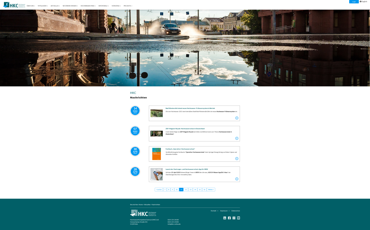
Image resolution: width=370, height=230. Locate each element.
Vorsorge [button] (116, 6)
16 (204, 189)
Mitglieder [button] (42, 6)
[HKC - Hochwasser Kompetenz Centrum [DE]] (157, 213)
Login (354, 2)
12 (186, 189)
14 (195, 189)
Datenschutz (235, 211)
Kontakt (213, 211)
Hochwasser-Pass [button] (88, 6)
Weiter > (211, 189)
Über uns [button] (30, 6)
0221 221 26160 (173, 220)
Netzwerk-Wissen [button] (70, 6)
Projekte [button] (127, 6)
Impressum (224, 211)
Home (141, 204)
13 (190, 189)
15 (200, 189)
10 (176, 189)
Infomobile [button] (103, 6)
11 (181, 189)
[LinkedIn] (224, 218)
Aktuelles (147, 204)
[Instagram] (234, 218)
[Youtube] (238, 218)
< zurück (159, 189)
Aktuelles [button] (55, 6)
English (364, 1)
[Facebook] (229, 218)
